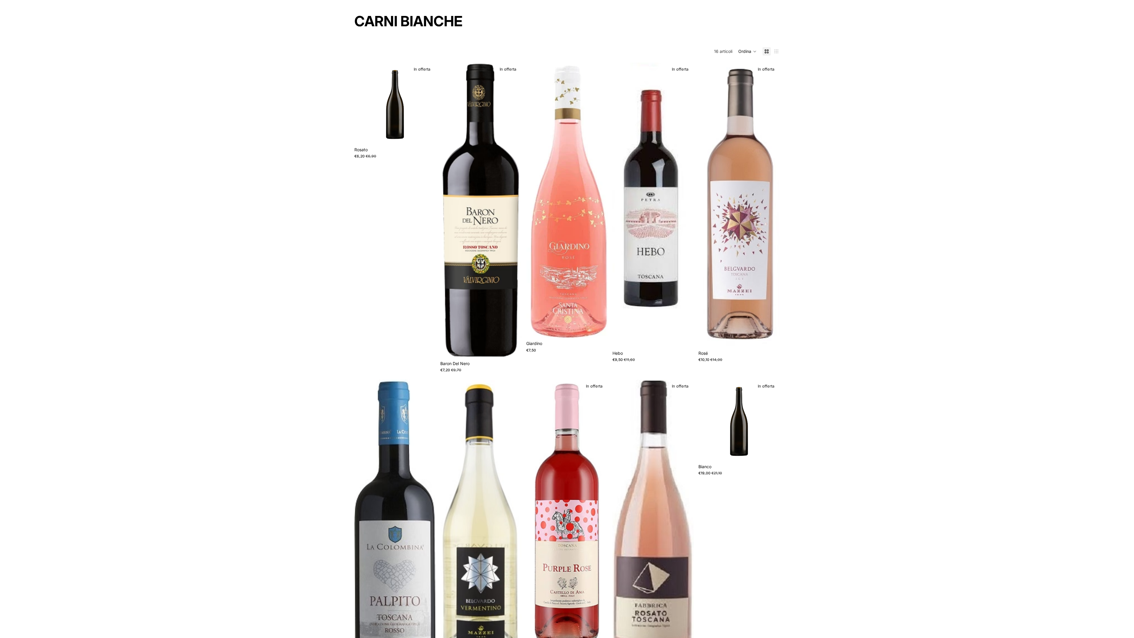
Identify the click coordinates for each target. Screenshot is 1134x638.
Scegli (775, 451)
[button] (747, 51)
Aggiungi (431, 134)
